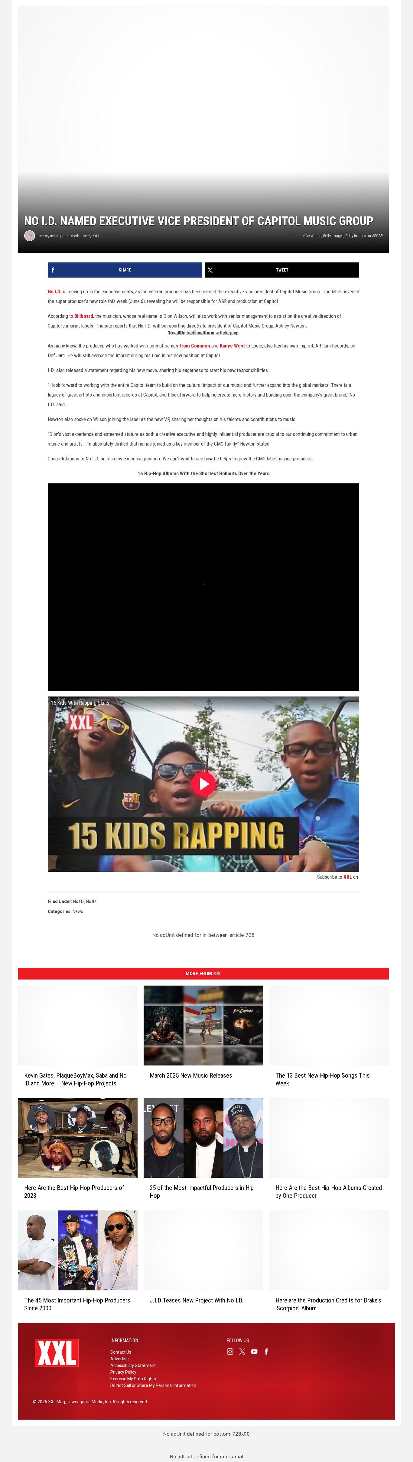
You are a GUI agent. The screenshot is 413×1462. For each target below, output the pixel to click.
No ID (91, 901)
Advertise (119, 1358)
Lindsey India (47, 236)
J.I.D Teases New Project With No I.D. (196, 1300)
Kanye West (232, 346)
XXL (347, 877)
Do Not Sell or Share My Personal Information (153, 1385)
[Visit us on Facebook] (269, 1351)
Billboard (83, 316)
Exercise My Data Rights (133, 1378)
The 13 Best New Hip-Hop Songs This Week (322, 1079)
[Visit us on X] (245, 1351)
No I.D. (55, 291)
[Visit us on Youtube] (257, 1351)
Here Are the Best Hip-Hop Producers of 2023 (74, 1191)
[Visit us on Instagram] (232, 1351)
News (78, 911)
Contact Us (120, 1352)
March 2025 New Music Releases (191, 1075)
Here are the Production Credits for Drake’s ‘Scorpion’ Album (328, 1304)
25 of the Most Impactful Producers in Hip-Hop (202, 1191)
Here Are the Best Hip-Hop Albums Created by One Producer (328, 1191)
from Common (194, 346)
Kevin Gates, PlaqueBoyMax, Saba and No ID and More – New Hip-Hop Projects (75, 1079)
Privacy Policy (123, 1372)
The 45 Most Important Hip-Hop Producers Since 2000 (77, 1304)
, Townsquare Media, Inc (88, 1401)
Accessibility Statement (133, 1365)
